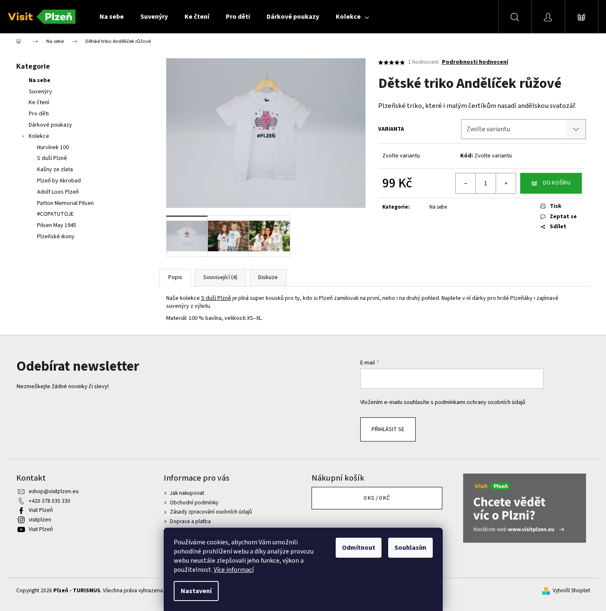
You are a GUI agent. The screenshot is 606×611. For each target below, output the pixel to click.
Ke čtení (39, 102)
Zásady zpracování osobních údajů (211, 512)
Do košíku (557, 183)
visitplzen (40, 520)
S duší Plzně (52, 158)
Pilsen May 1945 (56, 225)
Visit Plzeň (41, 510)
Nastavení (196, 591)
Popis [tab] (175, 277)
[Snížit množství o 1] (466, 183)
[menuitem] (111, 16)
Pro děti (39, 114)
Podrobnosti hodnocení (475, 62)
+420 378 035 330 (49, 501)
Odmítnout (358, 547)
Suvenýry (40, 91)
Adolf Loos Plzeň (58, 192)
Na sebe (39, 80)
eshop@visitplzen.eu (54, 491)
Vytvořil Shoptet (571, 590)
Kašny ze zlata (55, 169)
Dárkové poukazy (50, 125)
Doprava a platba (190, 521)
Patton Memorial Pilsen (65, 203)
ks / (377, 498)
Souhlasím (410, 547)
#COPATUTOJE (55, 214)
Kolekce (39, 136)
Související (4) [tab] (220, 277)
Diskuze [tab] (268, 277)
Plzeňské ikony (56, 236)
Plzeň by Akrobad (59, 181)
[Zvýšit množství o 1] (506, 183)
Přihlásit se (388, 429)
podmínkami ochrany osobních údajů (480, 402)
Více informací (234, 569)
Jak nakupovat (187, 493)
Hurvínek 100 (53, 147)
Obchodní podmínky (194, 502)
